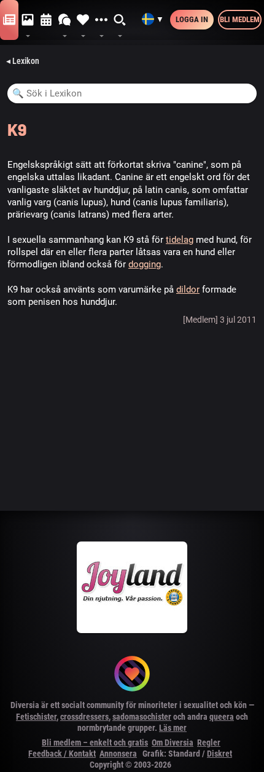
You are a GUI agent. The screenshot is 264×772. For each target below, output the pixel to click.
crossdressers (84, 717)
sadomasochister (141, 717)
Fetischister (36, 717)
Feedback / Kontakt (62, 753)
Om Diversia (172, 742)
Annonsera (118, 753)
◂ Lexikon (22, 61)
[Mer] (101, 20)
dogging (144, 264)
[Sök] (120, 20)
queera (221, 717)
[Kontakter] (83, 20)
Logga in (192, 19)
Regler (208, 742)
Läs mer (173, 728)
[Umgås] (64, 20)
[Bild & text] (27, 20)
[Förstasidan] (9, 20)
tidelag (179, 239)
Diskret (219, 753)
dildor (188, 289)
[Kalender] (46, 20)
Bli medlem (240, 19)
